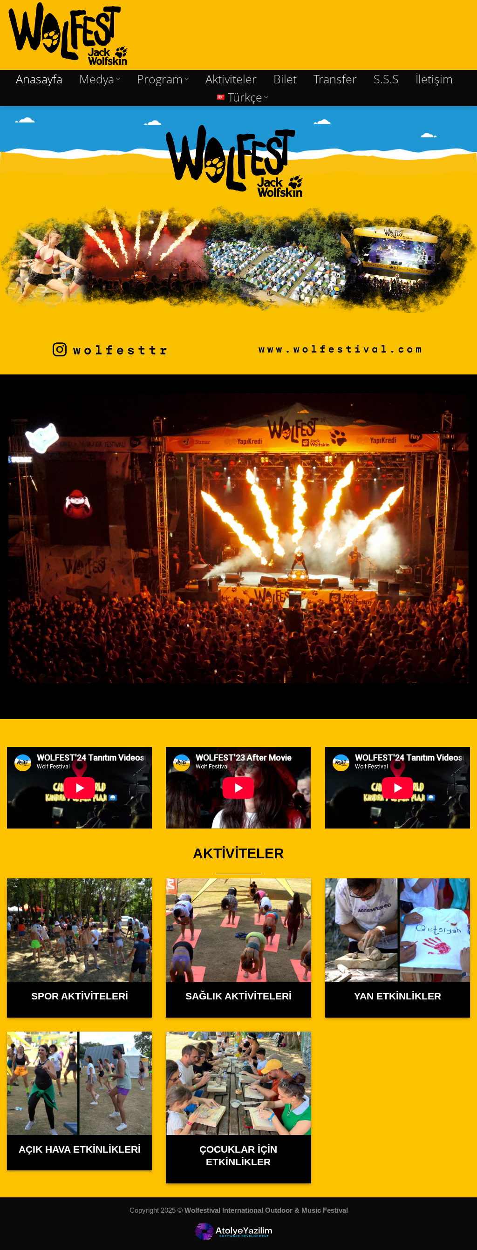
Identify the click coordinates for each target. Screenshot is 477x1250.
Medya (96, 79)
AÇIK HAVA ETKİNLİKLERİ (80, 1149)
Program (160, 79)
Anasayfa (39, 79)
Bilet (285, 79)
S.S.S (386, 79)
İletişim (434, 79)
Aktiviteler (231, 79)
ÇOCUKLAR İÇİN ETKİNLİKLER (238, 1156)
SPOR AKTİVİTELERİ (79, 996)
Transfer (335, 79)
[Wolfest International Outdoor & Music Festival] (83, 35)
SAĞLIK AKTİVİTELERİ (238, 996)
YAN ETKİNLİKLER (397, 996)
